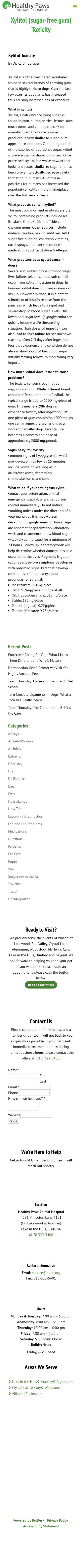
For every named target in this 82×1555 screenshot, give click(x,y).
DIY (11, 771)
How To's (14, 808)
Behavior (15, 756)
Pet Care (14, 854)
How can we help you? (26, 1098)
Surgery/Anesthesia (23, 876)
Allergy (13, 733)
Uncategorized (19, 899)
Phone (13, 1092)
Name (13, 1070)
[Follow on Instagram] (45, 1538)
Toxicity (14, 884)
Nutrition (15, 839)
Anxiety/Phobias (20, 741)
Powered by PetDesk (28, 1520)
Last (43, 1081)
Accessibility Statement (41, 1526)
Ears (11, 786)
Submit (14, 1121)
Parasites (15, 846)
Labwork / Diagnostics (25, 816)
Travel (12, 891)
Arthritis (14, 748)
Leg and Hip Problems (25, 824)
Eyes (11, 794)
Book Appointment (41, 985)
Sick (11, 869)
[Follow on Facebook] (37, 1538)
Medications (17, 831)
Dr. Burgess (16, 778)
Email (13, 1087)
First (43, 1075)
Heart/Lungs (17, 801)
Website (14, 1115)
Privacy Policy (57, 1520)
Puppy (13, 861)
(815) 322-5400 (47, 1058)
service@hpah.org (46, 1272)
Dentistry (15, 763)
